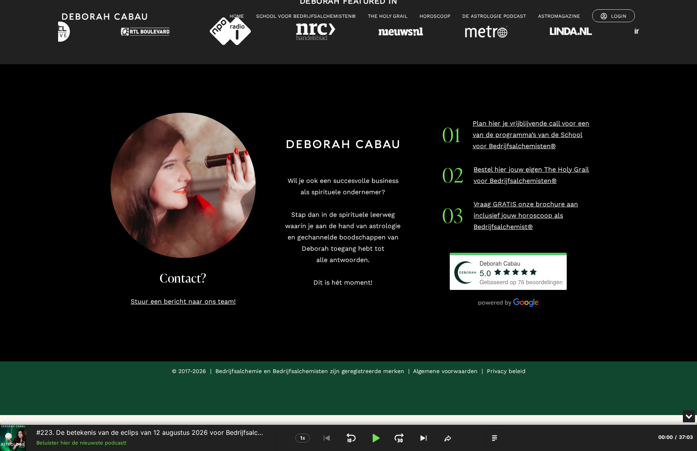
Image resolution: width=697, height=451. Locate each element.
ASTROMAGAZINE (559, 16)
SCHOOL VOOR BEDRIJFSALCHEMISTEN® (306, 16)
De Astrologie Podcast (494, 16)
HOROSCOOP (434, 16)
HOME (237, 16)
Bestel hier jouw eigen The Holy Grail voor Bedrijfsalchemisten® (531, 175)
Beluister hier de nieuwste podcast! (81, 443)
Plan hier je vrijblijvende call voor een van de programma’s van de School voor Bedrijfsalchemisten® (531, 135)
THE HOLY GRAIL (387, 16)
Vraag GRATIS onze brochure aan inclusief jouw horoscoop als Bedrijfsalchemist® (526, 215)
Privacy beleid (506, 371)
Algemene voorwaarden (445, 371)
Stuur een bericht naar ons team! (183, 301)
